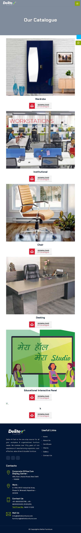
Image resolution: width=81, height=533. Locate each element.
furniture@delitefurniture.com (24, 519)
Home (45, 437)
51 (25, 504)
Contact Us (47, 455)
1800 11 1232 (29, 507)
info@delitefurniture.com (22, 516)
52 (28, 504)
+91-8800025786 (19, 501)
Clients (46, 448)
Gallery (46, 452)
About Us (46, 440)
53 (30, 504)
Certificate (47, 444)
